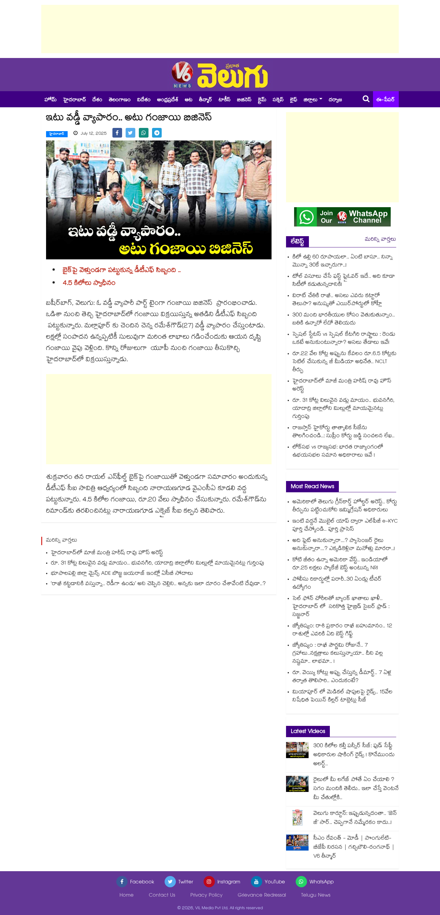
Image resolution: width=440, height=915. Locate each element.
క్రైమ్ (262, 100)
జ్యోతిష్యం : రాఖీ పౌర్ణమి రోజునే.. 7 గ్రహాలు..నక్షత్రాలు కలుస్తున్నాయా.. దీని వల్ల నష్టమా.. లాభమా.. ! (337, 654)
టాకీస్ (225, 100)
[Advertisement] (220, 29)
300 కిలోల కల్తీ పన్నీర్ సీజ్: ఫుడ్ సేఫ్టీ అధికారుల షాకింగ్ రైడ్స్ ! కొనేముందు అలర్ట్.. (354, 755)
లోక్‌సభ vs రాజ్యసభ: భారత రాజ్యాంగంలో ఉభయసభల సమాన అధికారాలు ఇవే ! (337, 451)
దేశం (97, 100)
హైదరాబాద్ (74, 100)
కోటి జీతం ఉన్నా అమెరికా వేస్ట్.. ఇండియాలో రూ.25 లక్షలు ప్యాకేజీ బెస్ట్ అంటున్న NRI (340, 564)
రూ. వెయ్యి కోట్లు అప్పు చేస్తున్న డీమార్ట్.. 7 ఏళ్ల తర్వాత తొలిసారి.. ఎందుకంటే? (341, 677)
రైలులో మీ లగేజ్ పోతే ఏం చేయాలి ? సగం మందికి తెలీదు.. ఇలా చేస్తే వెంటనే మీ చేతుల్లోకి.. (356, 789)
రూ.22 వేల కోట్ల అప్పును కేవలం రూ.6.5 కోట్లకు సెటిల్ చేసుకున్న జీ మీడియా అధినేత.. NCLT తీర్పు (344, 362)
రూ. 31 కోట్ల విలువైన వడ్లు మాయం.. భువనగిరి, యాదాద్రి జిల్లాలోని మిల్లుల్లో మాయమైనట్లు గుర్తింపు (157, 563)
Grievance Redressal (262, 896)
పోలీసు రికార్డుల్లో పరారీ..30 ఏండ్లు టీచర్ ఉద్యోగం (337, 583)
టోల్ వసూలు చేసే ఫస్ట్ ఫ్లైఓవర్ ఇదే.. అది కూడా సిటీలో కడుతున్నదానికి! (343, 281)
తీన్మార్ (205, 100)
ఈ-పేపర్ (385, 100)
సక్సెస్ (278, 100)
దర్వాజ (335, 100)
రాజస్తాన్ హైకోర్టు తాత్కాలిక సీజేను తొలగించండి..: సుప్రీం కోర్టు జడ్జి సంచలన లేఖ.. (343, 432)
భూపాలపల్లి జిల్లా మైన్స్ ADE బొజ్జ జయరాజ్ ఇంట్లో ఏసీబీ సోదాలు (122, 574)
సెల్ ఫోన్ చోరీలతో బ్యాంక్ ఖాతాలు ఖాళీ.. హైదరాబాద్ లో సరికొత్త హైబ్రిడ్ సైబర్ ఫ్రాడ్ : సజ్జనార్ (340, 607)
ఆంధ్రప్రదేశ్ (167, 100)
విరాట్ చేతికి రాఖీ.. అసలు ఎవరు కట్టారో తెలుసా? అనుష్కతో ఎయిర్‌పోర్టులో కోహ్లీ (337, 300)
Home (127, 896)
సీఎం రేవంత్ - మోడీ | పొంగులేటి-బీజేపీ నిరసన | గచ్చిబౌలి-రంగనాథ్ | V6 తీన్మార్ (354, 848)
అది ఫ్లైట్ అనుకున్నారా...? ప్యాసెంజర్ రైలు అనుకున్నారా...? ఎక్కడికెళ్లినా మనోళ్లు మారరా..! (343, 545)
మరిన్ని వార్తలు (380, 240)
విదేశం (144, 100)
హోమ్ (50, 100)
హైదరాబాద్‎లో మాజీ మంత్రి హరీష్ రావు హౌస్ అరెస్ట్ (107, 553)
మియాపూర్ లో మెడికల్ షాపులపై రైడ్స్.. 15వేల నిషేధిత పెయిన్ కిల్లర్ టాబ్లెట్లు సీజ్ (342, 696)
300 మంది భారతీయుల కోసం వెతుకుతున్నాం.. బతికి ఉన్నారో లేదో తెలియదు (343, 319)
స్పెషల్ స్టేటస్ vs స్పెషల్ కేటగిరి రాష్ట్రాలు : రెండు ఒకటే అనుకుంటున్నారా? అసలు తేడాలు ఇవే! (343, 339)
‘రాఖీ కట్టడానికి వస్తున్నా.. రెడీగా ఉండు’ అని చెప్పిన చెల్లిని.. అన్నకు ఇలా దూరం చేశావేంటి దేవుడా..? (158, 584)
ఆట (189, 100)
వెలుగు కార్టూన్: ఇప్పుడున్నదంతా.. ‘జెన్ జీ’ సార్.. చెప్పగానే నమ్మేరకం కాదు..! (355, 818)
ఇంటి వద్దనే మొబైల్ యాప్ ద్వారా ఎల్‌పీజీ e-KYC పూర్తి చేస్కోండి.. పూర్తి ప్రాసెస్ (345, 526)
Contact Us (162, 896)
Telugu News (315, 896)
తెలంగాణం (120, 100)
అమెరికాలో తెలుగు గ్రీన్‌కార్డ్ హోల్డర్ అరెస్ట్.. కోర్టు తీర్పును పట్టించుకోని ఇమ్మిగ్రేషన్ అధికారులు (344, 506)
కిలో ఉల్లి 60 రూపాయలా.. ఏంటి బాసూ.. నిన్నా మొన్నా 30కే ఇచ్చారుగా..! (342, 261)
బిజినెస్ (244, 100)
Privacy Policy (206, 896)
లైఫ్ (293, 100)
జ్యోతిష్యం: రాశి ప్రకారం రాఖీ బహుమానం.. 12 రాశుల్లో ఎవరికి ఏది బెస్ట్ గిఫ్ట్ (342, 630)
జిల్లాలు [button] (311, 100)
